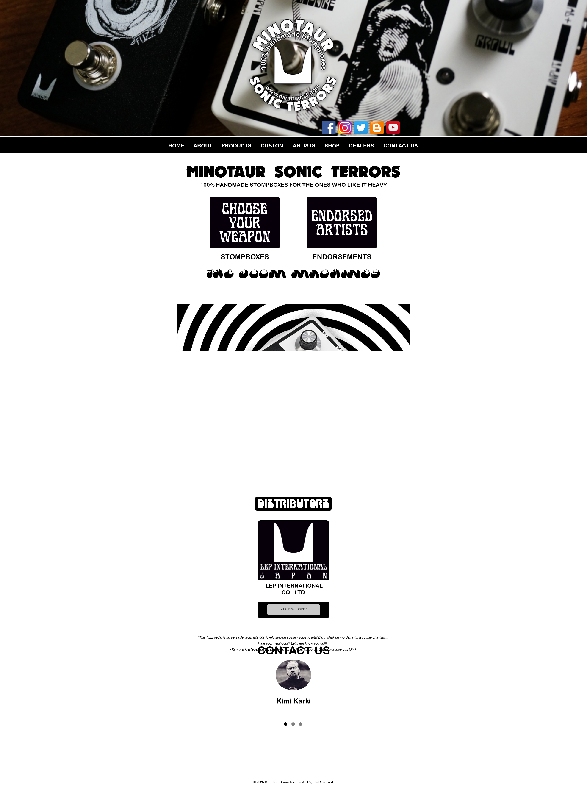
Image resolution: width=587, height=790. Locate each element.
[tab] (285, 724)
